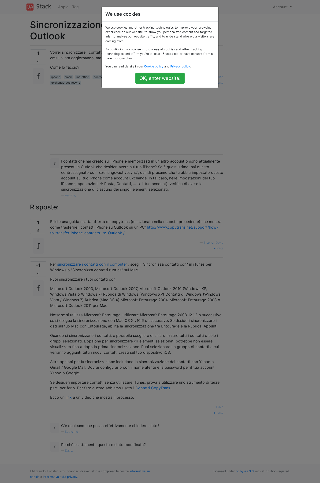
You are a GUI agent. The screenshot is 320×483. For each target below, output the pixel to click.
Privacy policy (180, 66)
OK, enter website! (160, 78)
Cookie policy (153, 66)
